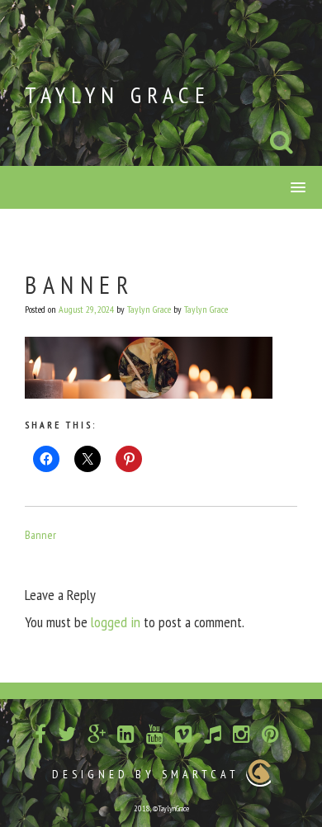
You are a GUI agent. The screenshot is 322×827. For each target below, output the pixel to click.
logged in (115, 621)
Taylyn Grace (118, 94)
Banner (40, 534)
